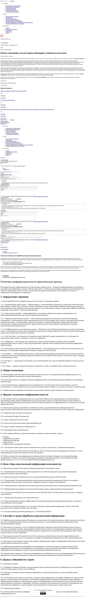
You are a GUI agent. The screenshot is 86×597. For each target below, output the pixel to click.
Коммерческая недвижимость (12, 7)
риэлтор (4, 181)
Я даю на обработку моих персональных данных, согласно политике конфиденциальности (25, 182)
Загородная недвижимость (12, 10)
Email (2, 188)
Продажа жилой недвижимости (13, 20)
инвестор (4, 180)
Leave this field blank (5, 202)
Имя (1, 175)
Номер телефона (4, 178)
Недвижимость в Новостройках (13, 5)
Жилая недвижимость (11, 8)
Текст (2, 214)
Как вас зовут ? (4, 236)
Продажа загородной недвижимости (14, 21)
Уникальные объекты (11, 9)
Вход (4, 168)
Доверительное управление (12, 16)
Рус (2, 47)
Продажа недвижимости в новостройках (15, 23)
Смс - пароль (3, 171)
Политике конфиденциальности (41, 196)
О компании (9, 30)
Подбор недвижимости (11, 18)
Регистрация (6, 169)
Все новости (3, 118)
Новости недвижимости (11, 29)
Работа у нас (9, 31)
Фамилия (3, 177)
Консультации (9, 17)
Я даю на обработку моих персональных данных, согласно (25, 196)
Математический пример (8, 206)
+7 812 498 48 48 (4, 160)
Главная (8, 28)
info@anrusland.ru (4, 162)
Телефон (3, 238)
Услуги (7, 33)
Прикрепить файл (5, 197)
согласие (7, 182)
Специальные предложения (12, 11)
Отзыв (2, 189)
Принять (43, 593)
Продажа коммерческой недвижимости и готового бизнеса (19, 22)
